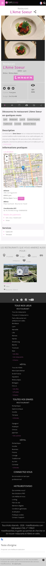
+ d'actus (15, 360)
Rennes (14, 336)
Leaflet (21, 186)
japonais (15, 433)
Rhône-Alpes (13, 73)
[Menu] (2, 3)
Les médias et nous (18, 496)
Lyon (24, 71)
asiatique (15, 426)
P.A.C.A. (14, 386)
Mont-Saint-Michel (18, 371)
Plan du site (16, 503)
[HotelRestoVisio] (11, 3)
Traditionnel (8, 124)
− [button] (7, 160)
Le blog (14, 499)
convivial (15, 464)
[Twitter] (17, 300)
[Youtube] (31, 300)
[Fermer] (43, 559)
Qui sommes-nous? (18, 490)
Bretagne (15, 383)
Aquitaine (15, 377)
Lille (13, 332)
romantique (16, 406)
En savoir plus (16, 564)
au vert (14, 461)
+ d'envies (15, 418)
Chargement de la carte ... (23, 170)
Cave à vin (9, 232)
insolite (14, 412)
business (15, 449)
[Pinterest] (21, 300)
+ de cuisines (16, 436)
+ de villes (15, 354)
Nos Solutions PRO (18, 493)
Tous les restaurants (19, 312)
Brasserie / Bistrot (29, 124)
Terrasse (9, 234)
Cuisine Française (33, 119)
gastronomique (17, 409)
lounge (14, 455)
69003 (20, 71)
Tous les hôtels (17, 367)
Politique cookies (18, 515)
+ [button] (7, 156)
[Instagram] (26, 300)
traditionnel (16, 458)
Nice (13, 351)
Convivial (18, 124)
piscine (14, 452)
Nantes (14, 339)
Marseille (15, 329)
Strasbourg (16, 342)
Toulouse (15, 348)
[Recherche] (44, 3)
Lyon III (22, 119)
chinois (14, 429)
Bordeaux (15, 323)
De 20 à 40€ (13, 96)
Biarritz (14, 345)
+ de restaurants (17, 357)
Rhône (5, 73)
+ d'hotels (15, 392)
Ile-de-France (16, 374)
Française (12, 92)
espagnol (15, 423)
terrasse (15, 415)
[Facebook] (13, 300)
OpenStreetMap (30, 186)
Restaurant (13, 119)
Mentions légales (18, 506)
